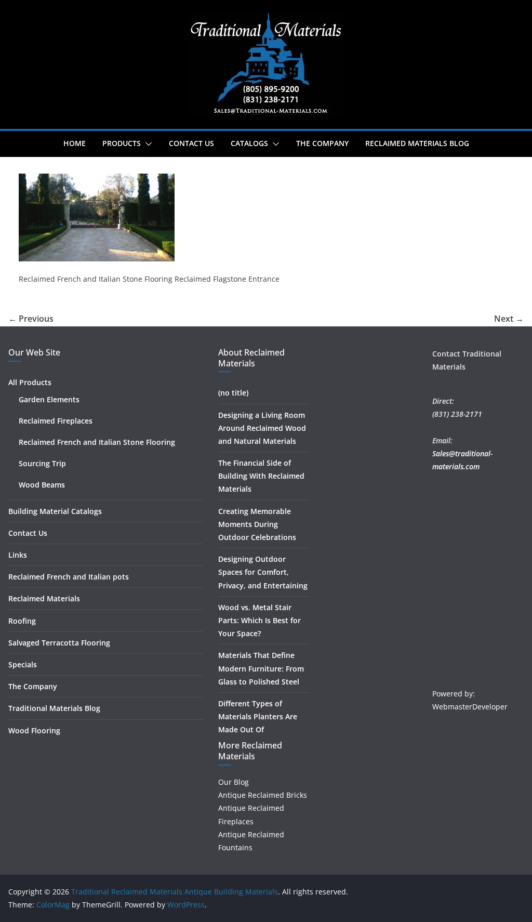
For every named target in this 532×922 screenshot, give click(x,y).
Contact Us (191, 143)
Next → (509, 318)
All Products (29, 382)
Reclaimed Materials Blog (417, 143)
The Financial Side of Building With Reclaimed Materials (261, 476)
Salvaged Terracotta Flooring (59, 643)
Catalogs (249, 143)
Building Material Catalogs (55, 511)
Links (17, 555)
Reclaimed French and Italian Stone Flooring (97, 442)
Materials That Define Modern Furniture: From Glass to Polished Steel (261, 668)
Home (74, 143)
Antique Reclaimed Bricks (262, 795)
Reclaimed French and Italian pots (68, 577)
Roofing (22, 621)
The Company (322, 143)
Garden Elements (49, 399)
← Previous (31, 318)
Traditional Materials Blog (54, 708)
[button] (146, 144)
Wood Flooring (34, 730)
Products (121, 143)
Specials (22, 664)
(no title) (233, 393)
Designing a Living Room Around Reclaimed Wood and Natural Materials (262, 428)
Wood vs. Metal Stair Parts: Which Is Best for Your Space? (259, 620)
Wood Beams (42, 485)
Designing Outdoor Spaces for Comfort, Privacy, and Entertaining (263, 572)
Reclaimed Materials (44, 598)
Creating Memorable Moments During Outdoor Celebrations (257, 524)
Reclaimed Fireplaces (55, 421)
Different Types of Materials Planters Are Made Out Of (257, 716)
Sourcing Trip (42, 463)
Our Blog (233, 782)
